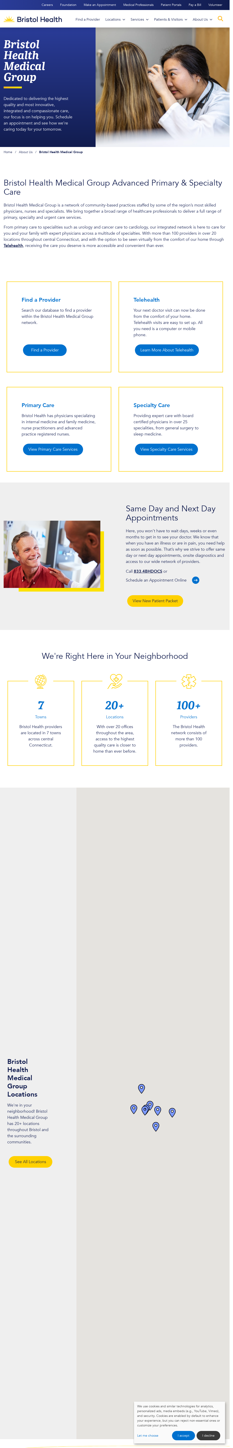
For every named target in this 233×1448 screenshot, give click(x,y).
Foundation (68, 5)
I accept (183, 1435)
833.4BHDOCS (148, 571)
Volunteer (215, 5)
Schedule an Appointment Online (156, 580)
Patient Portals (171, 5)
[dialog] (179, 1422)
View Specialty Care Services (166, 449)
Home (8, 152)
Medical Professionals (138, 5)
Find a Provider (45, 350)
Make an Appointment (100, 5)
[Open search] (220, 18)
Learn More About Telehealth (166, 350)
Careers (47, 5)
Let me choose (147, 1435)
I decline (208, 1435)
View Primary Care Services (53, 449)
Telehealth (13, 246)
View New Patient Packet (155, 601)
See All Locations (30, 1162)
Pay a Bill (195, 5)
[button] (155, 1126)
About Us (26, 152)
